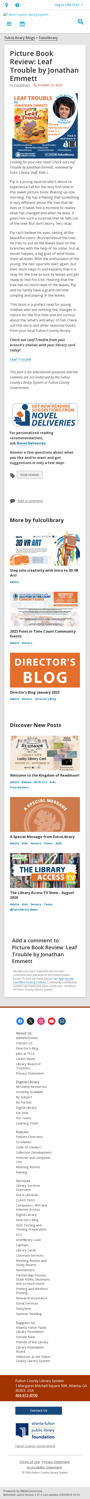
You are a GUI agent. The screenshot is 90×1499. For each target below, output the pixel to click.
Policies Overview (29, 1136)
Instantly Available (29, 1092)
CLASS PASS (25, 1200)
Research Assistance (31, 1298)
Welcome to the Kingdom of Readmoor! (45, 775)
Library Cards (26, 1250)
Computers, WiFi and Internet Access (31, 1207)
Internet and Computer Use (33, 1159)
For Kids (22, 1112)
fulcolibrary (22, 85)
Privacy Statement (30, 1073)
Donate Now (25, 1337)
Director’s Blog (27, 1048)
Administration (27, 1038)
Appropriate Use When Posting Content (43, 980)
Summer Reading (29, 1313)
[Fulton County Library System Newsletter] (62, 1021)
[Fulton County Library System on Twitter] (30, 1021)
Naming (21, 1172)
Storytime (23, 1308)
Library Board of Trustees (28, 1066)
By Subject (24, 1097)
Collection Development (34, 1152)
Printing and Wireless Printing (32, 1290)
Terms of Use (29, 1462)
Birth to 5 (40, 782)
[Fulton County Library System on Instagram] (41, 1021)
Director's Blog (45, 699)
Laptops (22, 1245)
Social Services (27, 1303)
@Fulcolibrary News (24, 909)
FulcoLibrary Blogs (19, 37)
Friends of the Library (32, 1342)
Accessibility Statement (44, 1467)
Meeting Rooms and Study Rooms (31, 1262)
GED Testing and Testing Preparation (31, 1227)
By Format (24, 1102)
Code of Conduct (28, 1147)
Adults (14, 582)
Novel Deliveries (31, 443)
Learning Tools (27, 1123)
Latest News (25, 1058)
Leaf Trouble (20, 359)
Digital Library (26, 1107)
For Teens (23, 1118)
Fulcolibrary (48, 37)
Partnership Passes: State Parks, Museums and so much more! (33, 1279)
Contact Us (24, 1043)
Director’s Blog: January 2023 (34, 692)
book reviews (29, 475)
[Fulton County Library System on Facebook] (20, 1021)
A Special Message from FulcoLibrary (42, 836)
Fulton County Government (35, 1446)
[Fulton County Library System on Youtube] (51, 1021)
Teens (48, 843)
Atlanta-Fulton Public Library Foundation (31, 1329)
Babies (26, 782)
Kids (53, 782)
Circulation (23, 1142)
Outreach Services (30, 1255)
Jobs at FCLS (25, 1053)
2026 (58, 843)
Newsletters (25, 1270)
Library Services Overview (28, 1187)
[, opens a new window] (36, 1438)
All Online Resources (31, 1086)
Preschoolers (19, 787)
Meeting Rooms (28, 1167)
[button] (6, 5)
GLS (19, 1234)
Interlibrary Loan (28, 1239)
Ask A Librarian (27, 1195)
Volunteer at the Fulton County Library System (33, 1358)
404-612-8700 (26, 1395)
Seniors (27, 643)
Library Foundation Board (30, 1349)
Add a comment (30, 501)
